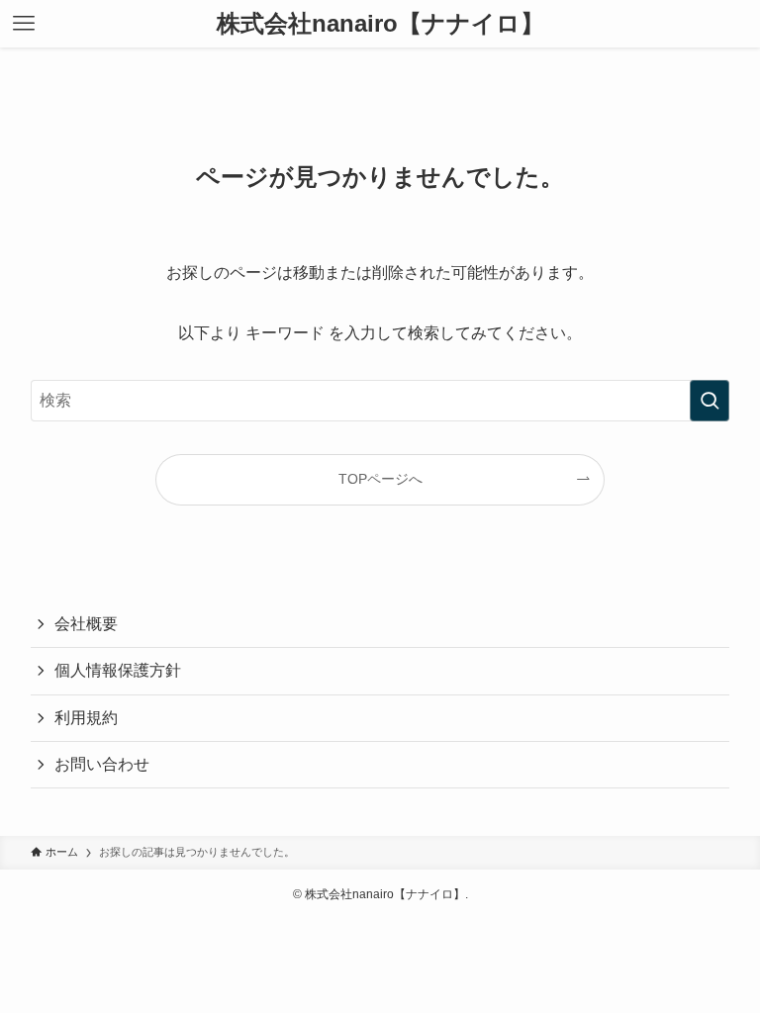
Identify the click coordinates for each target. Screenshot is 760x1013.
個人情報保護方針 (117, 670)
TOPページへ (380, 479)
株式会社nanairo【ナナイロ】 (380, 24)
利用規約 (86, 717)
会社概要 (86, 623)
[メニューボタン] (24, 23)
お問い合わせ (101, 764)
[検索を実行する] (709, 400)
